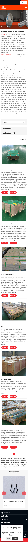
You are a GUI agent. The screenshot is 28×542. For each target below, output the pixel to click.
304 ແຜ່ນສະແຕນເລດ (6, 327)
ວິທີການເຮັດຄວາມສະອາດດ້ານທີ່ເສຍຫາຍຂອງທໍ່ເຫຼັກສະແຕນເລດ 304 (13, 502)
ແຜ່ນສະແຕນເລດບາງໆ (6, 170)
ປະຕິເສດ (8, 538)
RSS (25, 536)
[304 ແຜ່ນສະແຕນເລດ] (14, 311)
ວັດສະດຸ (13, 26)
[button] (4, 493)
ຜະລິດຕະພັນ (8, 26)
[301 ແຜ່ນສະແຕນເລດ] (14, 363)
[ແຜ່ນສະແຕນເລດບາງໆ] (14, 154)
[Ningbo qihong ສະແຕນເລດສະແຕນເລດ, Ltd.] (6, 7)
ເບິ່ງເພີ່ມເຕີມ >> (5, 192)
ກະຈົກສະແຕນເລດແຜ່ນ (7, 224)
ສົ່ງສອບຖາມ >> (13, 192)
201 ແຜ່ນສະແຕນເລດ (6, 428)
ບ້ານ (3, 26)
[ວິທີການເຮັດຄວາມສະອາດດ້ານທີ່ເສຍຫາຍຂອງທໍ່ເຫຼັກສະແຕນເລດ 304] (14, 487)
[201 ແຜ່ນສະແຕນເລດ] (14, 412)
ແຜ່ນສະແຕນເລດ (19, 26)
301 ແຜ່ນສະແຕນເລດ (6, 379)
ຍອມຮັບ (15, 538)
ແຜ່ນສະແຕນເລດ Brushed (7, 274)
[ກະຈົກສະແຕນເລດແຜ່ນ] (14, 208)
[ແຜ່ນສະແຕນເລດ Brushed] (14, 259)
